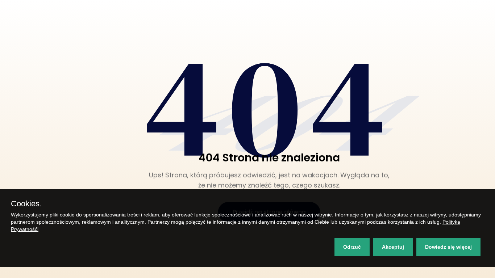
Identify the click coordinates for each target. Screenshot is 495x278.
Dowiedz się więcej (448, 247)
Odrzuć (352, 247)
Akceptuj (393, 247)
